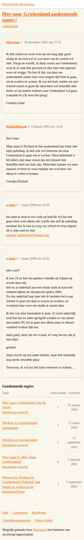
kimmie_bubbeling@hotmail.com (27, 235)
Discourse (39, 529)
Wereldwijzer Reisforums (18, 4)
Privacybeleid (44, 520)
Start (5, 512)
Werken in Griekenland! (20, 423)
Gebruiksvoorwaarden (16, 520)
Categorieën (20, 512)
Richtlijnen (39, 512)
